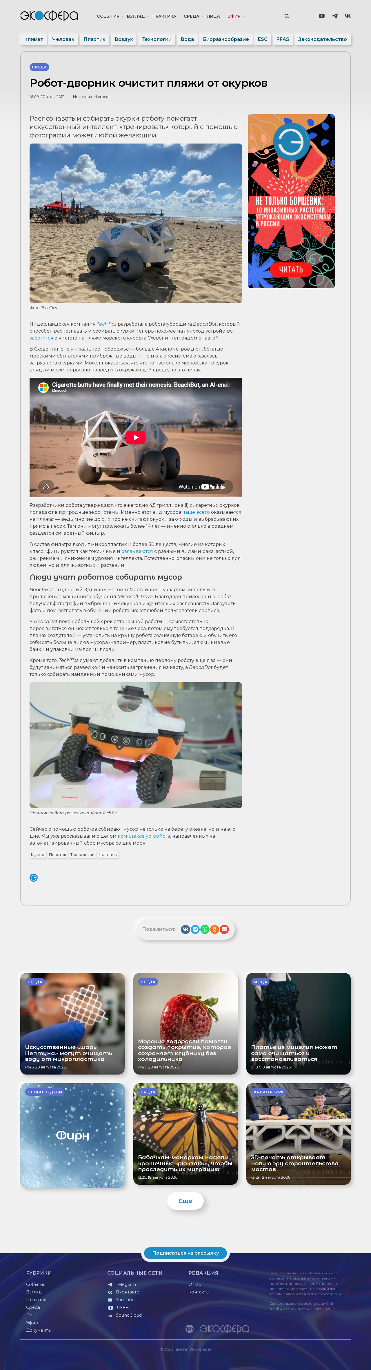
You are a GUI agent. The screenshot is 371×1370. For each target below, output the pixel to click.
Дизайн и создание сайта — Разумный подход (315, 1359)
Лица (213, 16)
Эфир (234, 16)
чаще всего (196, 512)
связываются (137, 551)
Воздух (123, 39)
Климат (33, 39)
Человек (63, 39)
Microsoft (102, 97)
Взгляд (136, 16)
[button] (185, 929)
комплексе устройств (144, 836)
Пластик (94, 39)
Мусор (38, 854)
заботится (41, 338)
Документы (38, 1330)
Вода (187, 39)
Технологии (157, 39)
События (108, 16)
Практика (164, 16)
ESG (263, 39)
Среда (191, 16)
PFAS (283, 39)
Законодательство (322, 39)
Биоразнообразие (226, 39)
